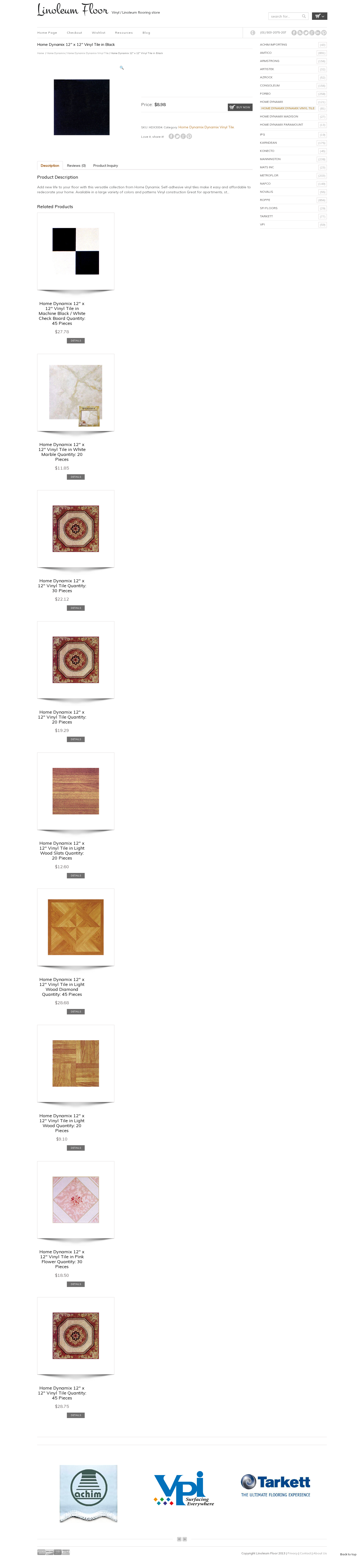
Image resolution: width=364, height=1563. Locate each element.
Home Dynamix (56, 53)
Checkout (74, 32)
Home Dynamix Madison (279, 116)
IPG (262, 134)
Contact (306, 1553)
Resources (124, 32)
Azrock (266, 77)
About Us (320, 1553)
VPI (262, 224)
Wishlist (98, 32)
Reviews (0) (76, 165)
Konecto (267, 151)
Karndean (268, 142)
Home (40, 53)
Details (76, 340)
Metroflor (269, 175)
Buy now (243, 107)
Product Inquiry (105, 165)
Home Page (47, 32)
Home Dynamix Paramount (281, 124)
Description (50, 165)
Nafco (265, 183)
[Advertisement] (199, 77)
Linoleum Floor (72, 9)
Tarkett (266, 216)
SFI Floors (269, 208)
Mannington (270, 159)
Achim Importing (273, 44)
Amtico (266, 53)
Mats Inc (267, 167)
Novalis (266, 192)
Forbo (265, 93)
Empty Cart (319, 16)
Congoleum (270, 85)
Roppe (265, 200)
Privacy (292, 1553)
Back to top (348, 1554)
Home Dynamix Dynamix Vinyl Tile (87, 53)
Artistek (267, 69)
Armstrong (269, 61)
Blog (146, 32)
